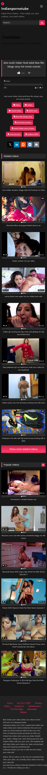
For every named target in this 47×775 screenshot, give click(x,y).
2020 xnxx (33, 111)
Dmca (10, 703)
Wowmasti (32, 709)
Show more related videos (24, 449)
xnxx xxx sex (15, 134)
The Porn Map (16, 709)
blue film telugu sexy (24, 117)
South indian (16, 111)
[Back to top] (39, 767)
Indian (29, 105)
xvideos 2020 (33, 134)
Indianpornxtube (15, 8)
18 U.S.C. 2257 (24, 703)
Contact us (19, 706)
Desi (18, 105)
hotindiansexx (34, 706)
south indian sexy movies (24, 128)
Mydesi (23, 712)
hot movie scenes (24, 122)
